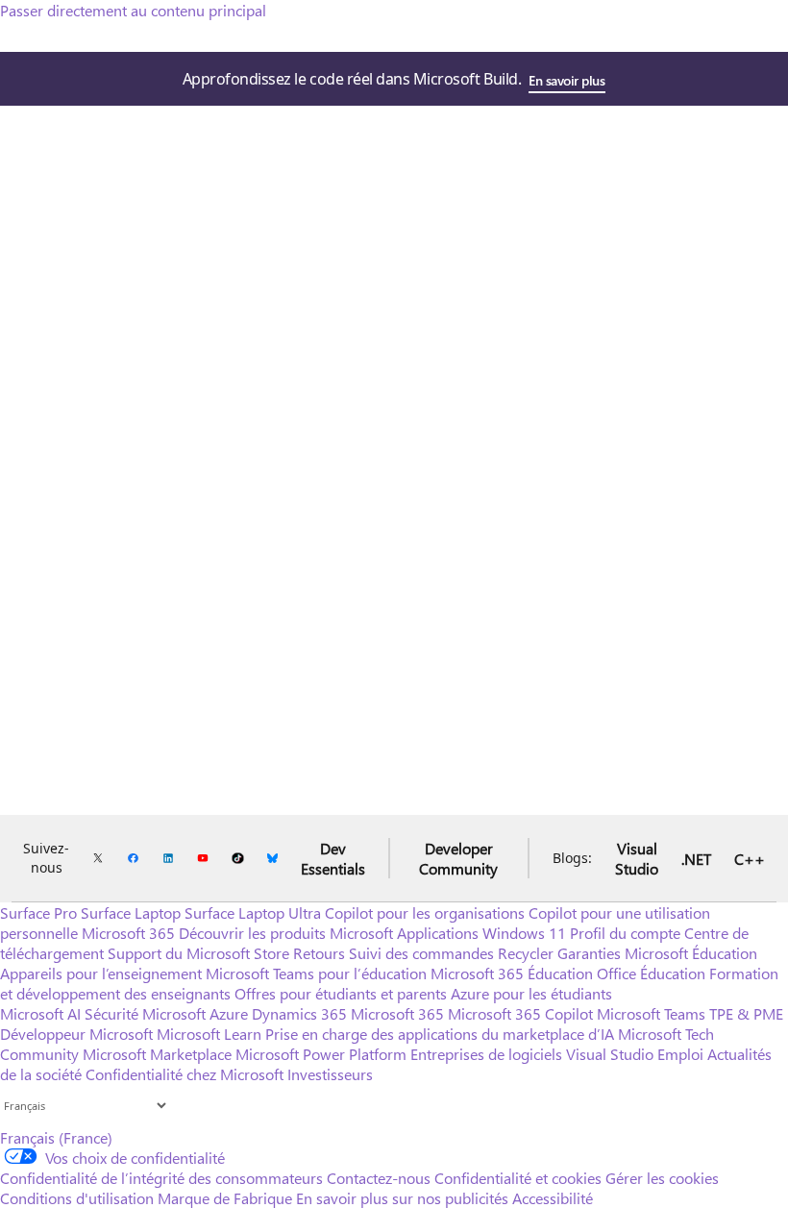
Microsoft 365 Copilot (520, 1013)
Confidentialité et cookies (518, 1178)
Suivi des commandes (421, 953)
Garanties (589, 953)
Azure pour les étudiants (531, 993)
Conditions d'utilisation (77, 1198)
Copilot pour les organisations (425, 912)
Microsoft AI (40, 1013)
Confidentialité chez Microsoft (184, 1074)
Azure (228, 1013)
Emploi (680, 1054)
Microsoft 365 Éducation (512, 973)
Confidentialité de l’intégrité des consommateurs (161, 1178)
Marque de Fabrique (225, 1198)
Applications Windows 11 (481, 933)
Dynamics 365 (299, 1013)
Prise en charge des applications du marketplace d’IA (439, 1033)
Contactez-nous (379, 1178)
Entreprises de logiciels (486, 1054)
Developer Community (458, 858)
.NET (696, 859)
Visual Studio (636, 858)
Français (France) (56, 1137)
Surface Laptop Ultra (253, 912)
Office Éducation (651, 973)
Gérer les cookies (662, 1178)
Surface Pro (38, 912)
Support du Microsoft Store (198, 953)
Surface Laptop (131, 912)
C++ (749, 859)
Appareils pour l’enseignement (101, 973)
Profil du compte (625, 933)
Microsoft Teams (651, 1013)
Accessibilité (552, 1198)
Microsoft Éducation (691, 953)
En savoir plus (566, 80)
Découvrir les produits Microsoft (286, 933)
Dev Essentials (333, 858)
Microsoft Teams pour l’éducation (316, 973)
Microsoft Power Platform (320, 1054)
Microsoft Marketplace (157, 1054)
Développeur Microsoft (76, 1033)
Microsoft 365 (128, 933)
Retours (319, 953)
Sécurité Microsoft (145, 1013)
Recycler (526, 953)
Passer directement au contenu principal (133, 10)
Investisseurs (330, 1074)
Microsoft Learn (209, 1033)
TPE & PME (746, 1013)
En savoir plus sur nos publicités (402, 1198)
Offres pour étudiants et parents (340, 993)
